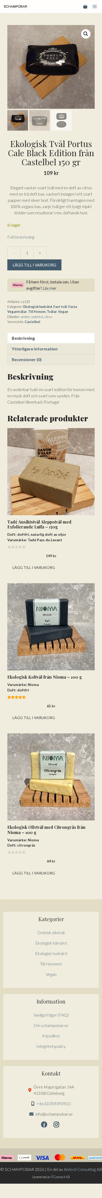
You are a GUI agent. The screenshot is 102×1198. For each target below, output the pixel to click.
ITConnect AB (60, 1177)
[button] (85, 34)
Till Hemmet (51, 963)
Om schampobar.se (51, 1025)
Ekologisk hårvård (51, 942)
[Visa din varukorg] (85, 6)
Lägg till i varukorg (34, 265)
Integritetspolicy (51, 1046)
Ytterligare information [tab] (35, 348)
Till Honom (37, 311)
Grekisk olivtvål (51, 932)
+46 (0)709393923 (54, 1103)
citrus (48, 317)
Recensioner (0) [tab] (27, 359)
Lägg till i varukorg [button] (34, 567)
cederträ (37, 317)
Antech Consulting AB (83, 1169)
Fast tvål (60, 307)
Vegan (63, 311)
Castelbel (32, 322)
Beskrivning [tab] (23, 338)
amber (25, 317)
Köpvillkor (51, 1035)
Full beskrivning (20, 236)
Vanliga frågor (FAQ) (51, 1014)
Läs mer (49, 287)
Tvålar (52, 311)
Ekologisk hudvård (37, 307)
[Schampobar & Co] (17, 6)
